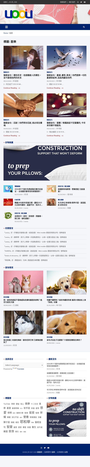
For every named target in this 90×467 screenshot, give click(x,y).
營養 (26, 416)
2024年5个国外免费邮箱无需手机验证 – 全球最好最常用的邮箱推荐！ (29, 190)
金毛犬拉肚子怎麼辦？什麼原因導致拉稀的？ (64, 340)
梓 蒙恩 (15, 81)
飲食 (11, 431)
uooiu (26, 208)
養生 (17, 432)
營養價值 (33, 417)
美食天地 (61, 186)
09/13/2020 (7, 81)
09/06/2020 (7, 305)
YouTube (7, 404)
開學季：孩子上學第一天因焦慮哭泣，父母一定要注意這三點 (36, 237)
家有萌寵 (6, 297)
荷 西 (26, 194)
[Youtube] (84, 2)
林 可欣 (59, 305)
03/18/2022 (18, 221)
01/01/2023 (18, 208)
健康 (27, 403)
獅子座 (7, 422)
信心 (22, 404)
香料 (21, 431)
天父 (21, 408)
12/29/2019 (7, 345)
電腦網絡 (17, 186)
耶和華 (25, 422)
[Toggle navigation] (6, 27)
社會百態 (17, 200)
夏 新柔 (70, 194)
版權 (53, 452)
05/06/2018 (50, 343)
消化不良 (15, 417)
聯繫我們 (63, 2)
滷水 (21, 417)
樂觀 (9, 417)
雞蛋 (6, 431)
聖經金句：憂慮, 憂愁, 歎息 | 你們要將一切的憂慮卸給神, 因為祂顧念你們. (66, 76)
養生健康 (67, 186)
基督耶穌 (15, 408)
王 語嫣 (15, 305)
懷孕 (14, 413)
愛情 (37, 408)
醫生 (34, 427)
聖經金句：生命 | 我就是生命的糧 (27, 260)
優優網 (39, 452)
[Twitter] (81, 2)
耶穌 (32, 422)
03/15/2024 (18, 194)
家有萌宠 (9, 267)
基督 (9, 408)
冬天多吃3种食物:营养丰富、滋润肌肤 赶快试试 (64, 390)
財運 (29, 427)
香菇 (24, 431)
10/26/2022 (62, 208)
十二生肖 (34, 404)
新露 (69, 208)
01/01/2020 (50, 305)
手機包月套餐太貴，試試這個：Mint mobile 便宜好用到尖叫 (36, 233)
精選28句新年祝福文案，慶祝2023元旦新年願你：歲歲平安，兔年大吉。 (28, 205)
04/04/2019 (7, 129)
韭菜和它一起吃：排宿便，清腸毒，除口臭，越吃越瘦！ (29, 217)
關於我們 (72, 2)
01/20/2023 (62, 194)
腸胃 (15, 427)
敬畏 (26, 413)
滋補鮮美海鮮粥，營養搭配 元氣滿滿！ (61, 373)
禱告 (17, 422)
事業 (13, 404)
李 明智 (59, 81)
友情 (66, 452)
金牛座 (39, 427)
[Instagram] (77, 2)
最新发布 (52, 359)
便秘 (17, 404)
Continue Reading (10, 88)
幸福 (33, 408)
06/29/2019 (50, 81)
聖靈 (10, 426)
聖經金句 (6, 72)
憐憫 (10, 413)
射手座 (27, 408)
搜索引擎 (19, 413)
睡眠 (12, 422)
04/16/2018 (50, 129)
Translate (20, 369)
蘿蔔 (24, 427)
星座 (31, 412)
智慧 (37, 413)
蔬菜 (20, 427)
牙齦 (39, 417)
